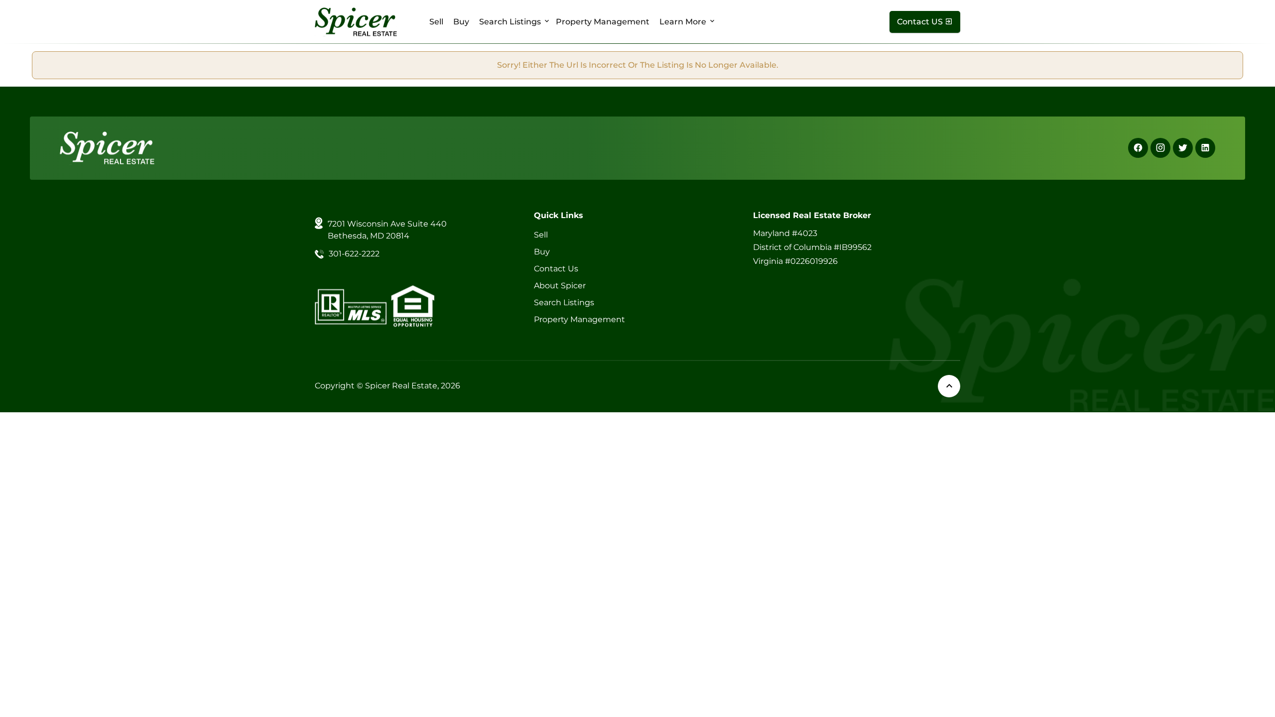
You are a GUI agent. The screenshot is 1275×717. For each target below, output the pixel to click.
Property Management (602, 21)
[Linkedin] (1205, 148)
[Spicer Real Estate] (356, 21)
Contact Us (556, 268)
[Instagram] (1160, 148)
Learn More (682, 21)
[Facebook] (1138, 148)
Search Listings (510, 21)
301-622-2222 (354, 253)
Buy (461, 21)
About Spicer (560, 285)
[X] (1183, 148)
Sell (436, 21)
